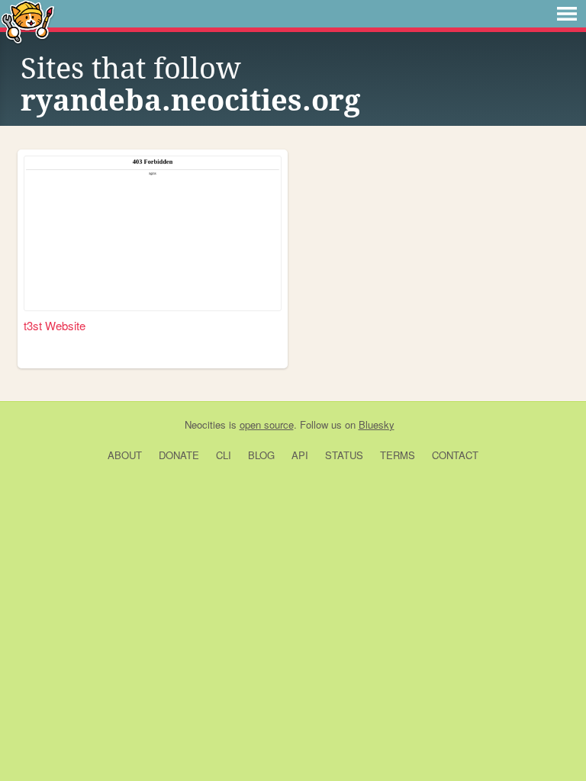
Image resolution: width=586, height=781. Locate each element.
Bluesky (376, 424)
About (125, 455)
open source (267, 424)
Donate (179, 455)
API (299, 455)
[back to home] (28, 21)
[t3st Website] (153, 233)
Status (344, 455)
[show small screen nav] (567, 13)
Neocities (205, 424)
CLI (223, 455)
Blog (261, 455)
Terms (397, 455)
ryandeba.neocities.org (190, 100)
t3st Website (54, 325)
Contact (455, 455)
